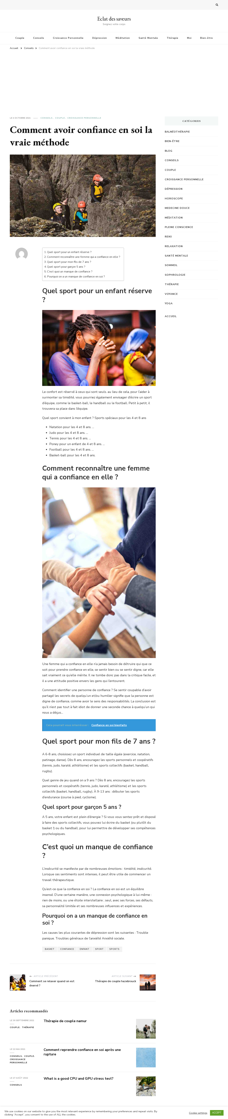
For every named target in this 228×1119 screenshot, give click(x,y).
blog (168, 151)
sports (114, 949)
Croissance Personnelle (68, 38)
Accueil (171, 316)
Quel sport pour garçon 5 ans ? (66, 267)
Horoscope (174, 198)
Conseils (38, 38)
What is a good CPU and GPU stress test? (78, 1078)
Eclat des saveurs (114, 18)
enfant (84, 949)
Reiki (168, 236)
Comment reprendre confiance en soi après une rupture (82, 1052)
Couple (19, 38)
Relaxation (174, 246)
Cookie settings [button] (198, 1113)
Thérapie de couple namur (65, 1021)
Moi (189, 38)
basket (50, 949)
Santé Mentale (148, 38)
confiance (67, 949)
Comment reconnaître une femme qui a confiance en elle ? (83, 257)
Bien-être (206, 38)
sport (99, 949)
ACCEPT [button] (216, 1112)
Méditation (123, 38)
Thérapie (172, 38)
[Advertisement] (114, 79)
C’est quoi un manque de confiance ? (69, 272)
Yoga (169, 303)
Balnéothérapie (177, 131)
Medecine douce (177, 208)
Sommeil (171, 265)
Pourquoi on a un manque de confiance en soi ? (76, 277)
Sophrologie (175, 275)
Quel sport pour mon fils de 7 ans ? (69, 262)
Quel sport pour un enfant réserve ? (69, 252)
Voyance (171, 294)
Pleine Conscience (179, 227)
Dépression (99, 38)
